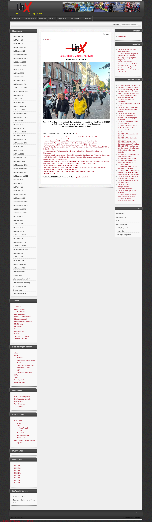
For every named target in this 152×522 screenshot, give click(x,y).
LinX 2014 (17, 475)
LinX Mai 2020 (18, 224)
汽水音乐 (3, 521)
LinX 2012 (17, 480)
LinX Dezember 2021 (20, 165)
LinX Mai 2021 (18, 183)
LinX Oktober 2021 (19, 172)
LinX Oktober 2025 (19, 62)
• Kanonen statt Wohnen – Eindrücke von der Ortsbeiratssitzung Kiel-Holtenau (70, 143)
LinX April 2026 (18, 40)
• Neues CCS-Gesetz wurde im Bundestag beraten (60, 165)
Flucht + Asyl (18, 324)
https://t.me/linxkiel (81, 177)
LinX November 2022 (20, 143)
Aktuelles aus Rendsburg (21, 283)
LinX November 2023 (20, 117)
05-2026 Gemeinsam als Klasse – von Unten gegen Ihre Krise (127, 118)
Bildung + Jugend (20, 319)
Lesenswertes (121, 217)
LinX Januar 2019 (19, 268)
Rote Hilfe (121, 231)
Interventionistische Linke (25, 365)
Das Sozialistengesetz (22, 396)
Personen (20, 406)
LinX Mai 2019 (18, 253)
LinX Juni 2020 (18, 220)
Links (51, 18)
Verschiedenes (19, 404)
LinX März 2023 (18, 128)
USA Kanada (21, 438)
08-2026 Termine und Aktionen (129, 85)
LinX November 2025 (20, 58)
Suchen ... (116, 24)
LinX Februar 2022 (19, 158)
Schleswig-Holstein (19, 294)
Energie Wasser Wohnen (23, 321)
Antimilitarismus (19, 314)
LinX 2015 (17, 473)
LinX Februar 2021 (19, 194)
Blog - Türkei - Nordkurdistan (24, 440)
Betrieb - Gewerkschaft (22, 316)
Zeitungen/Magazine (123, 234)
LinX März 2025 (18, 73)
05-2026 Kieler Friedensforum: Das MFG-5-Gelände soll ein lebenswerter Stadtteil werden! (129, 172)
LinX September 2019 (20, 249)
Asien (18, 425)
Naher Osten (21, 433)
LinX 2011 (17, 483)
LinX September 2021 (20, 176)
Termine (88, 18)
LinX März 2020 (18, 231)
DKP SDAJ (20, 358)
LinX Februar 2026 (19, 47)
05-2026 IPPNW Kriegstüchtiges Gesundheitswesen (125, 186)
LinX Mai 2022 (18, 146)
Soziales (17, 334)
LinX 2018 (17, 466)
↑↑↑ (136, 512)
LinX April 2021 (18, 187)
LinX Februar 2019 (19, 264)
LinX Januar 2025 (19, 80)
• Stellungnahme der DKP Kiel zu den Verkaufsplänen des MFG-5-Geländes (69, 145)
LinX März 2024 (18, 102)
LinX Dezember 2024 (20, 84)
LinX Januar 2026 (19, 51)
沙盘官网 (29, 521)
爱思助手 (19, 521)
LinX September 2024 (20, 91)
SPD (15, 377)
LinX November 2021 (20, 169)
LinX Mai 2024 (18, 95)
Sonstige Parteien (20, 380)
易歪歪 (24, 521)
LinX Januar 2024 (19, 110)
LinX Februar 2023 (19, 132)
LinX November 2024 (20, 88)
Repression (21, 312)
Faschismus (18, 401)
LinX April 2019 (18, 257)
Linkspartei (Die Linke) (24, 372)
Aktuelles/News (30, 18)
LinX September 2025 (20, 66)
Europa (19, 430)
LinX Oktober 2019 (19, 246)
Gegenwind (120, 213)
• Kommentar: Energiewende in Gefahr (56, 139)
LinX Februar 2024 (19, 106)
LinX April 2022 (18, 150)
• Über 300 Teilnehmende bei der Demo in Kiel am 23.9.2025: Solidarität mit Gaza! (71, 137)
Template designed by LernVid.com (132, 517)
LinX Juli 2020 (17, 216)
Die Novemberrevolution (22, 399)
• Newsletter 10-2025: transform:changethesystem (60, 169)
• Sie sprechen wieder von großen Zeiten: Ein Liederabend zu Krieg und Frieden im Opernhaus (76, 155)
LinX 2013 (17, 478)
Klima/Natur (18, 326)
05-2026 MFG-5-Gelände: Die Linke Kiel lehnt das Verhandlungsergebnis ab (128, 156)
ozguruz (19, 443)
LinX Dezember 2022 (20, 139)
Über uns (42, 18)
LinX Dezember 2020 (20, 202)
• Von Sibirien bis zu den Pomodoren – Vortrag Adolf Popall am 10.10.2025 (69, 171)
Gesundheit (18, 329)
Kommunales (17, 290)
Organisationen (121, 224)
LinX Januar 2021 (19, 198)
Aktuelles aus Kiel (19, 271)
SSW (16, 375)
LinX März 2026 (18, 44)
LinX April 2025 (18, 69)
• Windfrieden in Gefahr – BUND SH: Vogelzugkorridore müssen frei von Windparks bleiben (74, 167)
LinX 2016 (17, 470)
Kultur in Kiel (120, 221)
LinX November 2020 (20, 205)
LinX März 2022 (18, 154)
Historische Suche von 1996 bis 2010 (24, 501)
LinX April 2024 (18, 99)
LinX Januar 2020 (19, 238)
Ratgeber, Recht (123, 228)
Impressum (62, 18)
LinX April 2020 (18, 227)
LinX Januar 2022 (19, 161)
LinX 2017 (17, 468)
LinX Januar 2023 (19, 135)
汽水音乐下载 (11, 521)
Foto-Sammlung (75, 18)
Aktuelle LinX (16, 18)
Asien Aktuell (23, 428)
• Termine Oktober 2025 (51, 173)
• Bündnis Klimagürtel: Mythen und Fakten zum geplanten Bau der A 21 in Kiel (70, 141)
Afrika (19, 423)
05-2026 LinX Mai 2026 (126, 113)
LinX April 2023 (18, 124)
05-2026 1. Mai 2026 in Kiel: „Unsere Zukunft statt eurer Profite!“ (128, 109)
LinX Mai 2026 (18, 36)
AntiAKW (17, 307)
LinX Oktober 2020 (19, 209)
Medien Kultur (19, 331)
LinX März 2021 (18, 191)
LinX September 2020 (20, 213)
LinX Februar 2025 (19, 77)
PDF (75, 133)
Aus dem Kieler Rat (19, 286)
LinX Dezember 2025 (20, 55)
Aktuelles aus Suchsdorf (21, 279)
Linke (16, 355)
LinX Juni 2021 (18, 180)
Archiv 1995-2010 (19, 496)
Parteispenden (19, 382)
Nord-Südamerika (23, 435)
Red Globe (18, 421)
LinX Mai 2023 (18, 121)
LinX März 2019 (18, 260)
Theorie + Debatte (20, 339)
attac (16, 353)
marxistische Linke (23, 367)
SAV (18, 370)
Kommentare (17, 275)
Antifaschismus (19, 309)
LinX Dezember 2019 (20, 242)
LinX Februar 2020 (19, 235)
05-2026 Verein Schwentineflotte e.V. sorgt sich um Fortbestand (127, 166)
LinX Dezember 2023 (20, 113)
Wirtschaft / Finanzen (21, 336)
